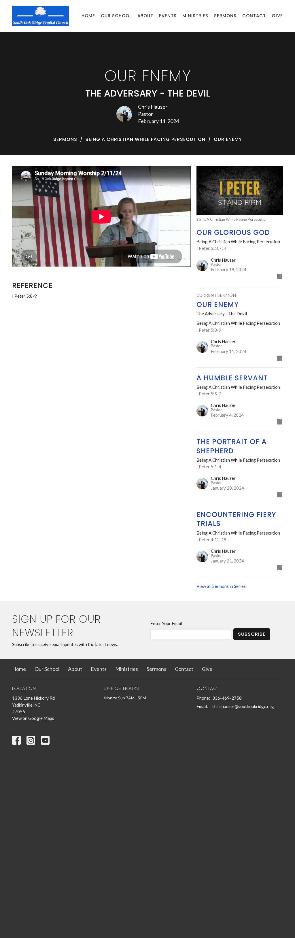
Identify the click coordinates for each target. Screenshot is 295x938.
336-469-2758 (227, 698)
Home (88, 16)
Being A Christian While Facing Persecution (145, 139)
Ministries (195, 16)
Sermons (225, 16)
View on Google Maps (33, 718)
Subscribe (252, 634)
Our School (116, 16)
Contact (254, 16)
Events (168, 16)
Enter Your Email (166, 623)
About (145, 16)
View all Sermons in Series (221, 586)
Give (277, 16)
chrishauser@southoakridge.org (243, 706)
